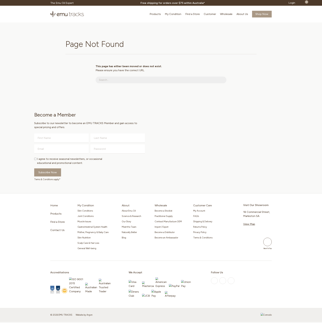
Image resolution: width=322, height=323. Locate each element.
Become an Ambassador (166, 237)
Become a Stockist (163, 211)
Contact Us (57, 230)
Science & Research (131, 216)
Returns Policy (200, 227)
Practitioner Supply (164, 216)
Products (155, 14)
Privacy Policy (199, 232)
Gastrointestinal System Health (92, 227)
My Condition (173, 14)
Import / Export (161, 227)
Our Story (126, 221)
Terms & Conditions (202, 237)
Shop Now (261, 14)
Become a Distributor (165, 232)
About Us (242, 14)
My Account (199, 211)
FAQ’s (196, 216)
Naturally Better (129, 232)
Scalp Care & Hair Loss (88, 243)
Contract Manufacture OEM (168, 221)
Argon (90, 315)
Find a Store (192, 14)
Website (79, 315)
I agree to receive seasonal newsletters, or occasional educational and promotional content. (69, 161)
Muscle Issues (84, 221)
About (125, 205)
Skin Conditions (85, 211)
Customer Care (202, 205)
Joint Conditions (85, 216)
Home (54, 205)
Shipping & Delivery (202, 221)
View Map (249, 224)
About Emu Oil (129, 211)
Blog (124, 237)
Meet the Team (129, 227)
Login (291, 2)
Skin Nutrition (84, 237)
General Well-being (86, 248)
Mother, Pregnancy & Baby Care (93, 232)
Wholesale (226, 14)
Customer (210, 14)
